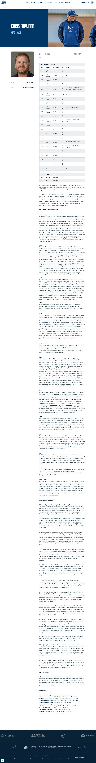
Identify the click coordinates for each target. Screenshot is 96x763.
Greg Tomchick (58, 427)
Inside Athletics (40, 2)
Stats (46, 7)
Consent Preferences (24, 758)
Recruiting (67, 2)
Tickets (46, 2)
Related (47, 54)
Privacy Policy (13, 758)
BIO (40, 54)
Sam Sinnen (69, 405)
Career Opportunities (47, 755)
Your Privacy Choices (54, 758)
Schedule (31, 7)
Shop (56, 2)
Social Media (37, 755)
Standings (55, 7)
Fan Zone (33, 2)
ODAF (51, 2)
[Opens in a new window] (79, 747)
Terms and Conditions (35, 758)
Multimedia (61, 2)
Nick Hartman (54, 410)
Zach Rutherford (51, 424)
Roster (39, 7)
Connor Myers (53, 405)
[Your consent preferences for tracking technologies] (2, 760)
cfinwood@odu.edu (28, 87)
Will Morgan (54, 350)
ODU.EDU (29, 755)
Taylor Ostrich (45, 429)
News (23, 7)
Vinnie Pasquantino (77, 350)
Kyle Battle (49, 378)
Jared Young (75, 369)
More (72, 7)
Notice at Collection (65, 758)
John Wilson (57, 378)
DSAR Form (44, 758)
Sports (27, 2)
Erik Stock (69, 347)
